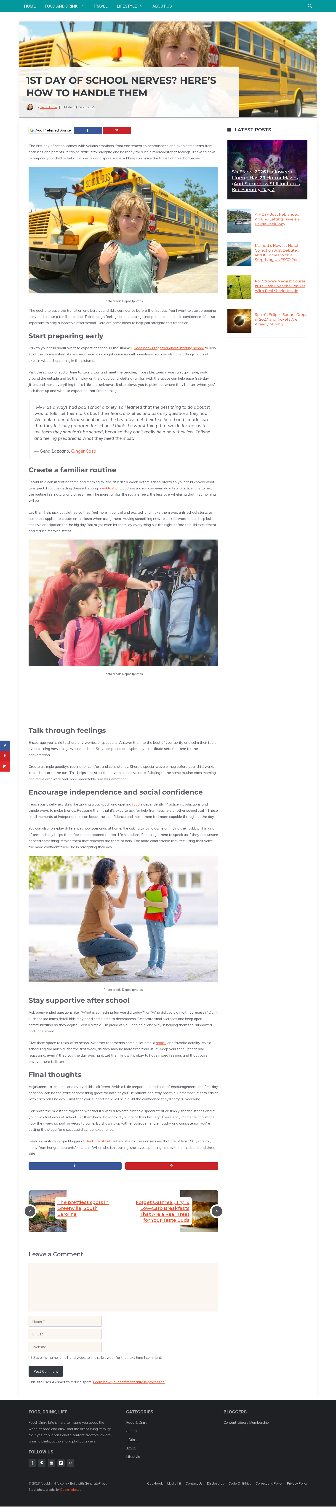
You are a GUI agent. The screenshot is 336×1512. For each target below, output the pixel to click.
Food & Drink (136, 1422)
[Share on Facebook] (88, 130)
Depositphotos (70, 1489)
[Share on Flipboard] (5, 766)
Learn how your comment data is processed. (129, 1382)
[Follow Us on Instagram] (41, 1463)
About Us (162, 6)
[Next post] (217, 1211)
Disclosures (215, 1483)
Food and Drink (61, 6)
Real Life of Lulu (98, 1141)
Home (30, 6)
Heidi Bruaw (48, 107)
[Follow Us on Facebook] (32, 1463)
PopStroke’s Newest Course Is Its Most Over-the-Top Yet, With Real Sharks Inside (280, 286)
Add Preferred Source (53, 130)
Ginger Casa (83, 451)
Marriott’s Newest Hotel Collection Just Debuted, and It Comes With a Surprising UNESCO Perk (277, 252)
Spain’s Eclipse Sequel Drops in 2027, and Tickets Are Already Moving (281, 319)
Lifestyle (127, 6)
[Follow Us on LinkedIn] (61, 1463)
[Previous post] (30, 1211)
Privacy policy (297, 1483)
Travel (100, 6)
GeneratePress (96, 1483)
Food (132, 1431)
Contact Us (194, 1483)
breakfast (107, 488)
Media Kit (174, 1483)
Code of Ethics (240, 1483)
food (136, 804)
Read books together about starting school (169, 348)
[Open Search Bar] (310, 6)
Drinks (133, 1439)
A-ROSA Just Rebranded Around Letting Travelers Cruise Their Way (277, 219)
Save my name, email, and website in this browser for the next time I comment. (97, 1357)
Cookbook (155, 1483)
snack (161, 1042)
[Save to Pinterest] (117, 130)
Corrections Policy (269, 1483)
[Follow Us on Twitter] (51, 1463)
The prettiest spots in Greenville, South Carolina (83, 1208)
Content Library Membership (246, 1422)
